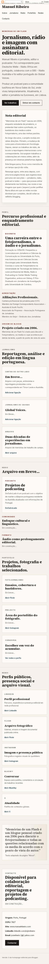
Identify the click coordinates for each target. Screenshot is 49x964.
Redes (40, 13)
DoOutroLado (11, 508)
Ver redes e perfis (13, 658)
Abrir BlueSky (10, 788)
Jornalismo (13, 13)
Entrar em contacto (31, 103)
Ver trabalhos (10, 103)
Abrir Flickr (10, 598)
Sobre (4, 13)
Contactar (12, 943)
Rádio (23, 13)
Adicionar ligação (13, 392)
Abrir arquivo (11, 453)
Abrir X (7, 812)
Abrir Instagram (12, 628)
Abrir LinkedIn (10, 710)
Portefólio (32, 13)
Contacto (6, 19)
